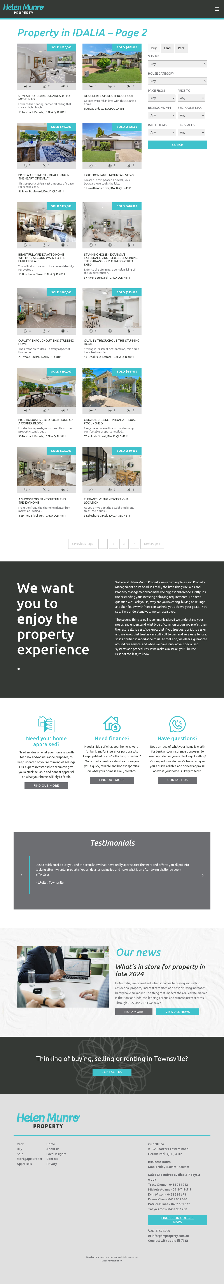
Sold (20, 1154)
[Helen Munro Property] (24, 9)
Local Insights (56, 1154)
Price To (184, 90)
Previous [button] (21, 875)
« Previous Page (82, 543)
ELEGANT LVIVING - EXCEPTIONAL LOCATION (107, 501)
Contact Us (112, 1072)
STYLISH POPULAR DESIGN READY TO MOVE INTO (44, 97)
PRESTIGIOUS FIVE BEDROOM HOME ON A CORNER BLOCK (46, 421)
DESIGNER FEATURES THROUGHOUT (109, 96)
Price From (156, 90)
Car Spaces (186, 125)
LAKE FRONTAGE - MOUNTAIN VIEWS (109, 175)
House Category (161, 73)
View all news (177, 1011)
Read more (133, 1011)
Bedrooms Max (190, 107)
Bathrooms (157, 125)
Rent (20, 1144)
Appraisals (24, 1164)
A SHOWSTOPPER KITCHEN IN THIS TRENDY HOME (42, 501)
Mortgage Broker (29, 1159)
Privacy (51, 1164)
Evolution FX (115, 1260)
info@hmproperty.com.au (170, 1236)
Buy (19, 1149)
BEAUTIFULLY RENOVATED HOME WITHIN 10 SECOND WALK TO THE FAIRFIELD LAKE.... (41, 258)
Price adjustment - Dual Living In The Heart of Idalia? (43, 176)
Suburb (153, 56)
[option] (112, 875)
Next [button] (203, 875)
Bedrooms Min (159, 107)
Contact (52, 1159)
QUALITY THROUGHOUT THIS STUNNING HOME (46, 342)
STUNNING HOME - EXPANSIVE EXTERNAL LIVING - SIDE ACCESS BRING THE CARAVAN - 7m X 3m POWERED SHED (111, 259)
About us (52, 1149)
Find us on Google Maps (177, 1220)
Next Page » (152, 543)
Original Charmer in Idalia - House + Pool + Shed (111, 421)
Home (50, 1144)
